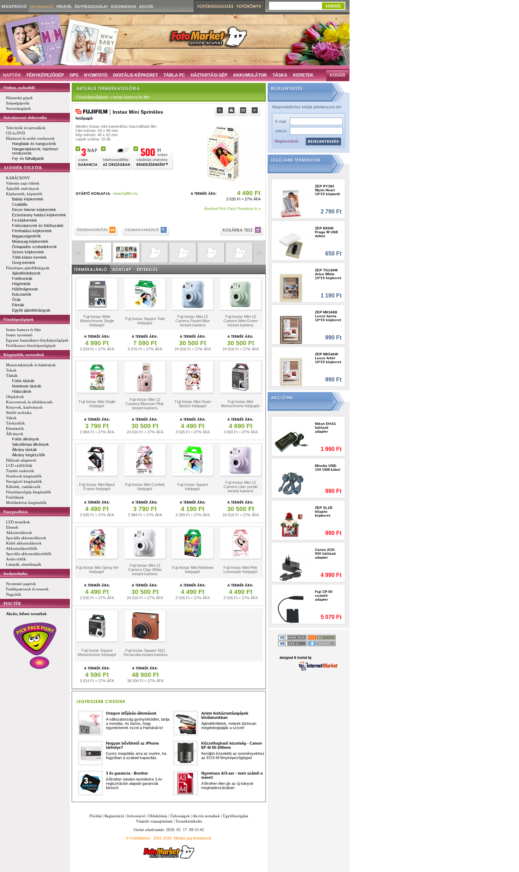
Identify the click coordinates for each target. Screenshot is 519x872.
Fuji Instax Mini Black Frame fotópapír (97, 486)
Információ (136, 816)
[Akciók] (146, 6)
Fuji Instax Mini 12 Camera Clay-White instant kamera (145, 569)
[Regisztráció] (14, 6)
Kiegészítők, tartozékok (24, 355)
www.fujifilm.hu (125, 193)
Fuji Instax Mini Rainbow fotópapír (192, 569)
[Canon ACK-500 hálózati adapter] (291, 567)
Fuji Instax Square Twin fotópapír (145, 321)
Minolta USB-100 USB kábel (327, 467)
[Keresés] (333, 5)
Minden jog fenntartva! (192, 838)
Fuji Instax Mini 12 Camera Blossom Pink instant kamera (145, 403)
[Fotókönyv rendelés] (250, 6)
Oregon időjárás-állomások (131, 713)
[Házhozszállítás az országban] (117, 157)
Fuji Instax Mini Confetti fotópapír (145, 486)
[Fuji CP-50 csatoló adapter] (291, 609)
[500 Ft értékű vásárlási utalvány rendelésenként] (153, 157)
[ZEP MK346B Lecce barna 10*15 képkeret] (291, 329)
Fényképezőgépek (19, 319)
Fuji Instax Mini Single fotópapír (97, 403)
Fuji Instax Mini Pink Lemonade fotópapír (240, 569)
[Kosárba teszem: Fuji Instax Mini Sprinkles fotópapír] (242, 231)
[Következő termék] (255, 111)
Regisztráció (286, 141)
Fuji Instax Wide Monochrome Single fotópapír (97, 320)
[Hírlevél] (64, 6)
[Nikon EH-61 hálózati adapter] (291, 441)
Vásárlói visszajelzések (154, 821)
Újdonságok (180, 816)
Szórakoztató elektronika (25, 117)
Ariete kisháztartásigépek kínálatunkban (224, 715)
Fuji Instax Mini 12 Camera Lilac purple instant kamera (240, 486)
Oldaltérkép (157, 816)
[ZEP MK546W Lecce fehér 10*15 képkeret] (291, 371)
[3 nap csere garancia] (88, 157)
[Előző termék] (220, 111)
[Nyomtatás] (232, 111)
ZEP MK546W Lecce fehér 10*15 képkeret (328, 358)
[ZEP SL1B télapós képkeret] (291, 525)
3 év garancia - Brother (127, 773)
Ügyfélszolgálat (235, 816)
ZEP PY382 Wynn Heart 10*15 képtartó (327, 190)
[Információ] (42, 6)
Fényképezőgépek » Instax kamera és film (112, 97)
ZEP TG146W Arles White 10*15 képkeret (328, 274)
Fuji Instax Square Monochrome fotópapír (97, 652)
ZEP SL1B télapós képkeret (323, 511)
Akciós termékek (206, 816)
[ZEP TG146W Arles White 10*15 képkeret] (291, 287)
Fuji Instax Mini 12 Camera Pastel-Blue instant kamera (192, 320)
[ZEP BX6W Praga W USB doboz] (291, 245)
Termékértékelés (188, 821)
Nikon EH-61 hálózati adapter (325, 427)
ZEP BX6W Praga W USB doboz (326, 232)
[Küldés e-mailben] (244, 111)
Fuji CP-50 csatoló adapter (324, 595)
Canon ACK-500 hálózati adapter (325, 553)
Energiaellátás (16, 512)
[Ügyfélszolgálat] (91, 6)
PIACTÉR (12, 603)
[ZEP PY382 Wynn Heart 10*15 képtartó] (291, 203)
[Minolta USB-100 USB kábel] (291, 483)
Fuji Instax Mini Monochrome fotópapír (240, 403)
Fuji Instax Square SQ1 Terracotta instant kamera (145, 652)
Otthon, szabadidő (19, 87)
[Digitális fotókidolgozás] (214, 6)
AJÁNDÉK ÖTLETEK (23, 168)
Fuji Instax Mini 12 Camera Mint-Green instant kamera (240, 320)
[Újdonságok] (123, 6)
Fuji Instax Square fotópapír (192, 486)
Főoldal (95, 816)
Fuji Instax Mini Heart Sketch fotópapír (193, 403)
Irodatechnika (16, 573)
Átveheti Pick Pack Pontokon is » (232, 208)
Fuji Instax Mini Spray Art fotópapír (97, 569)
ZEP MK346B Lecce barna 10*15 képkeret (328, 316)
